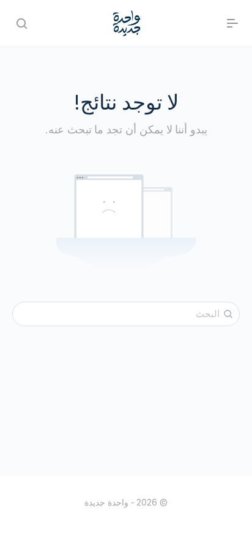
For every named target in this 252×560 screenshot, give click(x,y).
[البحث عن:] (126, 314)
